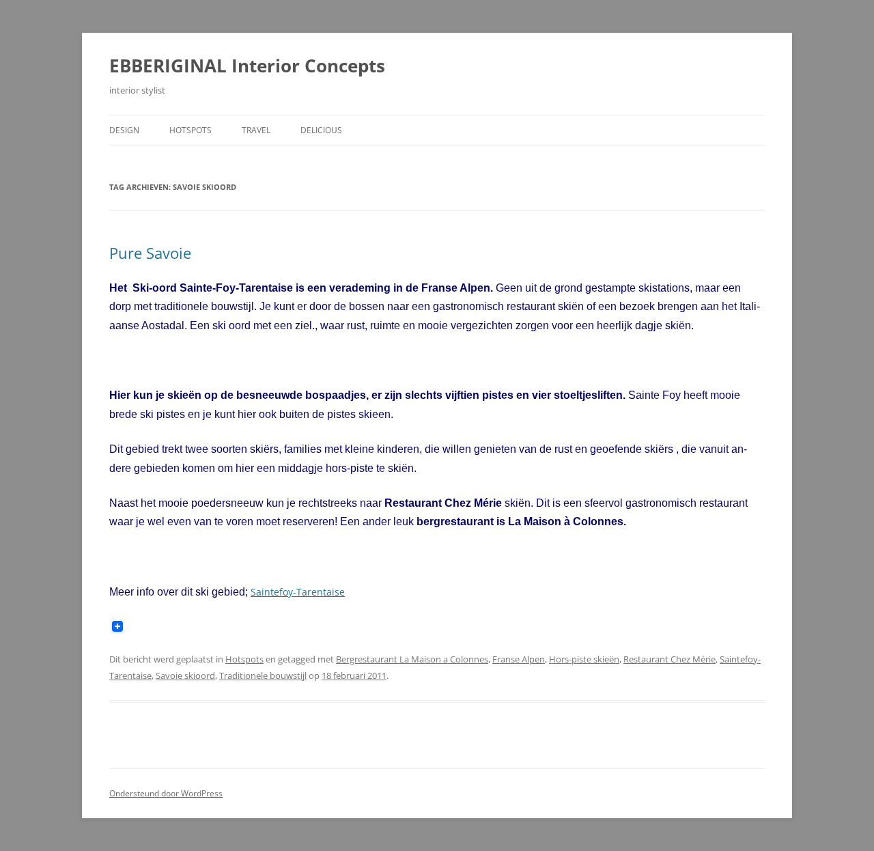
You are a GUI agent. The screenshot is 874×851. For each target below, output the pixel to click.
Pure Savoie (150, 252)
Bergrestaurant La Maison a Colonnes (412, 659)
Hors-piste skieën (584, 659)
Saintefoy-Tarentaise (298, 591)
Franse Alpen (518, 659)
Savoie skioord (185, 675)
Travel (256, 130)
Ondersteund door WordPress (166, 793)
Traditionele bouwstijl (263, 675)
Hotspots (190, 130)
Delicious (321, 130)
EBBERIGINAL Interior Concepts (247, 65)
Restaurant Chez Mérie (669, 659)
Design (124, 130)
